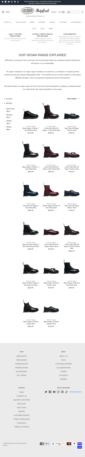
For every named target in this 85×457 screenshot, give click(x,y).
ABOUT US (63, 356)
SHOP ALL (7, 22)
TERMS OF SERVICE (21, 427)
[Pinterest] (15, 2)
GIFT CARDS (21, 375)
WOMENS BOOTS (21, 364)
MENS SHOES (21, 360)
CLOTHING (63, 22)
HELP (34, 28)
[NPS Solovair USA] (35, 12)
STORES (63, 371)
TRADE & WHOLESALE (21, 419)
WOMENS (42, 22)
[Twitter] (2, 2)
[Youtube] (9, 2)
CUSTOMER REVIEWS (63, 364)
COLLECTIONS (21, 22)
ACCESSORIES (76, 22)
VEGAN (52, 22)
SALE (51, 28)
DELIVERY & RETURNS (21, 400)
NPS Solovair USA (13, 443)
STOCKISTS (63, 375)
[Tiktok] (18, 2)
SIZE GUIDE (21, 404)
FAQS (21, 392)
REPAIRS (63, 379)
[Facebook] (5, 2)
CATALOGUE (21, 423)
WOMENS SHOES (21, 368)
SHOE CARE (21, 407)
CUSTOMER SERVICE (21, 415)
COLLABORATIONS (63, 368)
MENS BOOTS (21, 356)
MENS (32, 22)
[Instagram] (12, 2)
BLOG (43, 28)
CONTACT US (22, 396)
